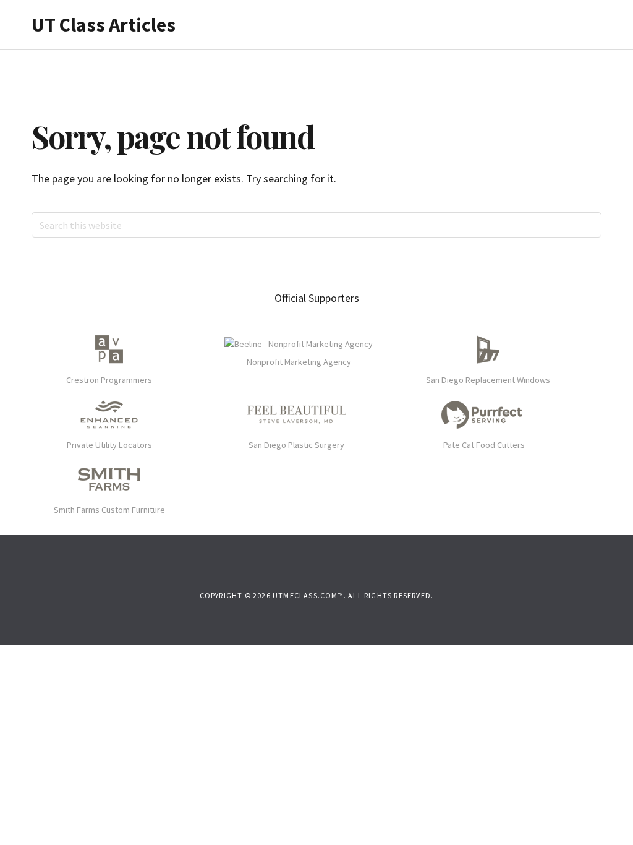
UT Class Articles (104, 24)
